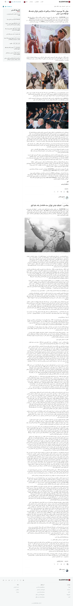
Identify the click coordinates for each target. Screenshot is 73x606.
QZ (18, 2)
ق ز (10, 2)
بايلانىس (17, 589)
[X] (54, 192)
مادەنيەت (66, 189)
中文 (12, 2)
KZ (20, 2)
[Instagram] (67, 192)
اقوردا (67, 6)
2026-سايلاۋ (56, 6)
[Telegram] (61, 192)
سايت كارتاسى (16, 587)
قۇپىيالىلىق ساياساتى (40, 589)
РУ (16, 2)
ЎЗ (8, 2)
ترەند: (69, 6)
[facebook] (17, 580)
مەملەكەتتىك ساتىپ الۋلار (40, 597)
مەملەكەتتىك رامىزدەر (40, 592)
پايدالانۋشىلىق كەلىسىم (40, 587)
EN (14, 2)
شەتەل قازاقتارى (60, 561)
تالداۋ (69, 592)
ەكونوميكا (68, 594)
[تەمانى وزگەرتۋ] (23, 2)
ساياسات (68, 589)
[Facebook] (58, 192)
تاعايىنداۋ (63, 6)
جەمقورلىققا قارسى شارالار (40, 594)
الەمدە (69, 597)
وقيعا (60, 6)
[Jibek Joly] (9, 6)
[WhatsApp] (64, 192)
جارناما (17, 592)
